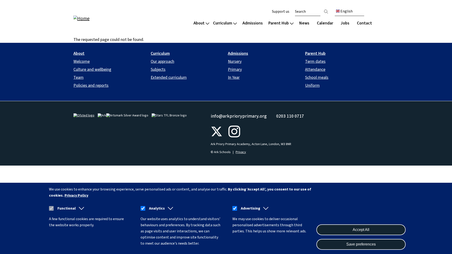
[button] (80, 208)
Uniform (312, 85)
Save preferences (361, 244)
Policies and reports (91, 85)
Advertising (250, 208)
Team (78, 77)
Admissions (252, 23)
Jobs (345, 23)
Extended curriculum (169, 77)
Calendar (325, 23)
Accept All (361, 230)
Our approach (162, 61)
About (199, 23)
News (304, 23)
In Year (234, 77)
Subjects (158, 69)
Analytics (157, 208)
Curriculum (222, 23)
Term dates (315, 61)
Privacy (241, 152)
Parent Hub (278, 23)
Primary (235, 69)
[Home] (103, 18)
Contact (364, 23)
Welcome (81, 61)
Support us (280, 11)
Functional (66, 208)
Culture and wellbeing (92, 69)
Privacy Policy (76, 195)
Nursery (235, 61)
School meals (316, 77)
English (346, 11)
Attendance (315, 69)
